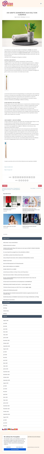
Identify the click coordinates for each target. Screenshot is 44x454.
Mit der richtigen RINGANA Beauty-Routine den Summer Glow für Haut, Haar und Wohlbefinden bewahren (19, 278)
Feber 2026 (5, 334)
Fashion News (6, 310)
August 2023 (5, 417)
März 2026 (5, 331)
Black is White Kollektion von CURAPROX (11, 266)
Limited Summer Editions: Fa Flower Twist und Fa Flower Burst (15, 272)
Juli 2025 (5, 351)
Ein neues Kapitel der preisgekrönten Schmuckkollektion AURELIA (16, 252)
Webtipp (5, 313)
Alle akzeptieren (15, 449)
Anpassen (8, 447)
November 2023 (6, 408)
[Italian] (11, 429)
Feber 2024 (5, 400)
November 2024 (6, 374)
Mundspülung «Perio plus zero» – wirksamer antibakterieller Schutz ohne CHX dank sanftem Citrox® (31, 209)
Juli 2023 (5, 420)
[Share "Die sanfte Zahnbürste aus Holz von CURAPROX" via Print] (34, 177)
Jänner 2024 (5, 402)
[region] (15, 443)
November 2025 (6, 340)
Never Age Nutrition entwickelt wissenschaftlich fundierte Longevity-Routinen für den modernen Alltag (20, 293)
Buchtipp (5, 308)
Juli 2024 (5, 385)
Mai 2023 (5, 425)
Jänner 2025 (5, 368)
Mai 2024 (5, 391)
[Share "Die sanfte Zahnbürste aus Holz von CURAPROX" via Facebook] (13, 177)
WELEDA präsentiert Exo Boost (9, 245)
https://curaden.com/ (8, 166)
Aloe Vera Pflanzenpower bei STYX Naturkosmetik (13, 263)
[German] (9, 429)
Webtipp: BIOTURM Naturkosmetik (10, 290)
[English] (5, 429)
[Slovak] (13, 429)
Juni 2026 (5, 323)
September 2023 (6, 414)
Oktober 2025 (6, 343)
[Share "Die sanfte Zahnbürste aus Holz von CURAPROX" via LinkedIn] (25, 177)
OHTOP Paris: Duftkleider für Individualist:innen (9, 209)
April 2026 (5, 329)
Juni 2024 (5, 388)
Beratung (23, 17)
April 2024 (5, 394)
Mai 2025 (5, 357)
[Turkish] (17, 429)
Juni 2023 (5, 422)
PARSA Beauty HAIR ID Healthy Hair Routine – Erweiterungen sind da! (17, 284)
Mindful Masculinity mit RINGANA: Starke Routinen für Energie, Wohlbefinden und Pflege (21, 296)
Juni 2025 (5, 354)
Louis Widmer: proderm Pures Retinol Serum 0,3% (13, 254)
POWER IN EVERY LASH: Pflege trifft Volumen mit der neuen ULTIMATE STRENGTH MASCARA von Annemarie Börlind (21, 249)
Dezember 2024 (6, 371)
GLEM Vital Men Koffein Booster (29, 226)
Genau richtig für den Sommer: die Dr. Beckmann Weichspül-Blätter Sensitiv (18, 257)
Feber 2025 (5, 366)
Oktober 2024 (6, 377)
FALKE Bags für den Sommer (9, 299)
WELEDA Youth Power (7, 260)
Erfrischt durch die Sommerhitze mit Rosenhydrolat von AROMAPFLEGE (17, 281)
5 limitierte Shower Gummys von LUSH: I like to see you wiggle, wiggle (17, 287)
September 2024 (6, 380)
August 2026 (5, 320)
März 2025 (5, 363)
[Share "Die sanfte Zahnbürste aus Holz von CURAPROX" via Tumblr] (20, 177)
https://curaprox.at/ (8, 169)
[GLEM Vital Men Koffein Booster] (32, 219)
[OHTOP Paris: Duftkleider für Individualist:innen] (12, 201)
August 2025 (5, 348)
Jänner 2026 (5, 337)
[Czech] (3, 429)
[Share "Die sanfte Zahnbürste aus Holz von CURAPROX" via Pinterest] (22, 177)
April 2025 (5, 360)
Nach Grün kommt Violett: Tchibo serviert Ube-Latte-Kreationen (16, 274)
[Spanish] (15, 429)
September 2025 (6, 346)
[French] (7, 429)
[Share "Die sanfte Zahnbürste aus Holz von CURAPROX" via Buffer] (27, 177)
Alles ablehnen (19, 447)
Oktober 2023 (6, 411)
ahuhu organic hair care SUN (9, 226)
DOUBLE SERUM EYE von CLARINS (9, 269)
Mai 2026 (5, 326)
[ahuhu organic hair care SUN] (12, 219)
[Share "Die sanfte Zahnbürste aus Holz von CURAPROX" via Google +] (18, 177)
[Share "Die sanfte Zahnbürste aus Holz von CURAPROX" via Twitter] (16, 177)
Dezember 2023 (6, 405)
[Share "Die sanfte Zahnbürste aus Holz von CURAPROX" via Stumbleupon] (29, 177)
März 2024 (5, 397)
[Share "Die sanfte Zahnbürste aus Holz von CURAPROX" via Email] (32, 177)
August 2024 (5, 383)
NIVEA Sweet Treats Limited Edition (10, 242)
